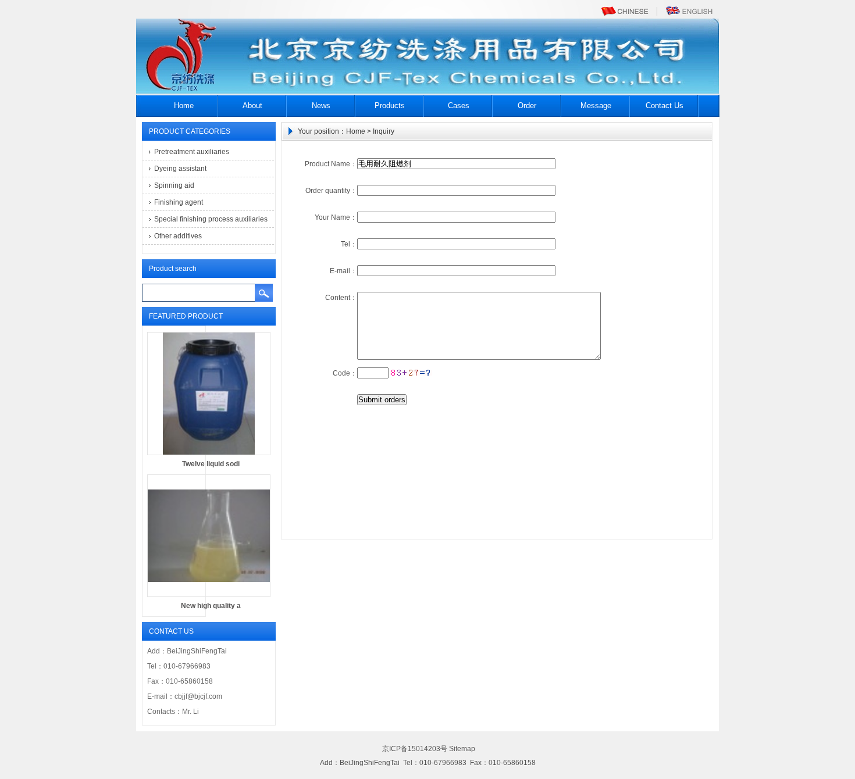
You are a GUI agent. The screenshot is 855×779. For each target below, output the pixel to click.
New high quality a (211, 606)
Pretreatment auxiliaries (191, 152)
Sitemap (462, 749)
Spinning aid (174, 185)
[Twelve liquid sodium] (208, 453)
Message (595, 105)
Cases (458, 105)
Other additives (178, 236)
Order (527, 105)
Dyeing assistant (180, 169)
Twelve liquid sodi (211, 464)
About (252, 105)
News (321, 105)
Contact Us (664, 105)
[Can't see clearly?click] (411, 373)
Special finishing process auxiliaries (211, 219)
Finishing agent (178, 202)
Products (390, 105)
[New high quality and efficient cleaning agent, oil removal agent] (208, 595)
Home (184, 105)
